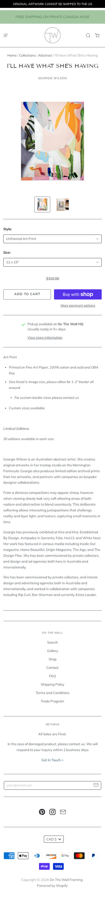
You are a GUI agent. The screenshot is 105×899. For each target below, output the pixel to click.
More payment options (78, 305)
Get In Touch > (52, 760)
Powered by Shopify (52, 885)
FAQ (52, 676)
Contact (52, 667)
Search (52, 642)
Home (12, 55)
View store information (45, 337)
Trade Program (52, 701)
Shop (53, 659)
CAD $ (51, 839)
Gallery (52, 651)
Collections (27, 55)
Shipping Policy (52, 684)
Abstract (45, 55)
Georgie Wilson (52, 78)
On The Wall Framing (66, 880)
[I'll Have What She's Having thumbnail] (42, 204)
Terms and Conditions (53, 693)
